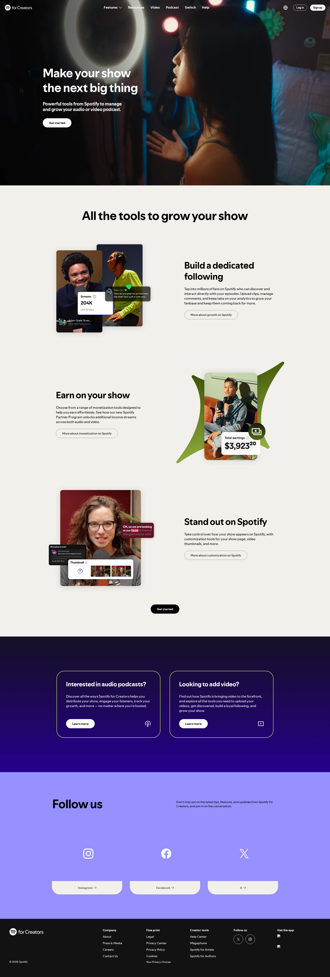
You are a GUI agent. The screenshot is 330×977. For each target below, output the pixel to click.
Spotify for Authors (203, 956)
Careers (108, 949)
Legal (150, 936)
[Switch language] (285, 7)
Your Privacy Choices (158, 962)
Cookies (151, 956)
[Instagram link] (250, 939)
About (107, 936)
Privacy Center (156, 943)
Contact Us (110, 956)
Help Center (198, 936)
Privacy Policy (155, 949)
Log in (300, 8)
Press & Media (112, 943)
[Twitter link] (238, 939)
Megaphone (198, 943)
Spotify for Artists (202, 949)
